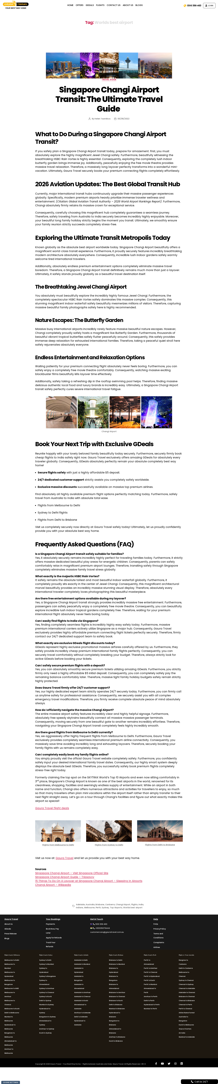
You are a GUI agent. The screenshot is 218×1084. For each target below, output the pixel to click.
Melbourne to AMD (11, 988)
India (141, 904)
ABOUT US (128, 5)
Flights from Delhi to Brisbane (160, 844)
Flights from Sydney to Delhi (109, 844)
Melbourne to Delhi (11, 960)
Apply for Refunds (54, 937)
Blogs (6, 938)
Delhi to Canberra (186, 968)
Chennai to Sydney (186, 984)
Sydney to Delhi (45, 960)
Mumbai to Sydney (46, 1005)
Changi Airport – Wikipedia (53, 885)
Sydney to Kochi (45, 996)
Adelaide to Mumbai (82, 964)
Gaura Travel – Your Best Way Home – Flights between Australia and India (81, 1064)
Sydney (105, 907)
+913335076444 (102, 928)
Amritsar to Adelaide (82, 1013)
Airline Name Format (187, 1013)
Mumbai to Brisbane (117, 1009)
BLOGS (139, 5)
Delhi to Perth (149, 1000)
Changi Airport (123, 904)
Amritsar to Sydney (46, 1029)
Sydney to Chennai (46, 992)
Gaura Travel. (118, 1064)
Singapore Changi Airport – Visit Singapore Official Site (71, 873)
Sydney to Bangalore (47, 976)
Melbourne (89, 907)
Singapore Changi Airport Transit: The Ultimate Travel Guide (109, 99)
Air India (182, 1033)
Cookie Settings (10, 1082)
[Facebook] (156, 1063)
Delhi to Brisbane (115, 1005)
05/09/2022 (123, 118)
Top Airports (116, 907)
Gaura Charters (185, 1029)
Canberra (110, 904)
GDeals (7, 929)
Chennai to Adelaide (187, 988)
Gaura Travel (64, 858)
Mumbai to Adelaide (187, 1037)
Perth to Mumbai (150, 984)
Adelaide (80, 904)
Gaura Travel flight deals (52, 808)
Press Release (10, 933)
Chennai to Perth (185, 1005)
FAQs (155, 924)
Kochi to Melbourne (186, 1025)
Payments (50, 924)
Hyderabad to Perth (151, 1005)
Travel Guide (109, 79)
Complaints (158, 942)
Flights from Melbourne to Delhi (58, 844)
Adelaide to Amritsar (82, 992)
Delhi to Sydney (45, 1000)
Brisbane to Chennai (117, 996)
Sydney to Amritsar (46, 988)
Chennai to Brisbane (187, 1000)
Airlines (156, 947)
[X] (169, 1063)
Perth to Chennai (150, 972)
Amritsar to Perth (150, 996)
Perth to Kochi (149, 980)
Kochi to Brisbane (115, 1041)
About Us (8, 924)
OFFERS (79, 5)
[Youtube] (162, 1063)
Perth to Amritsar (150, 968)
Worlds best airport (132, 907)
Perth (98, 907)
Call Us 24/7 (201, 1081)
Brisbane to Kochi (115, 1000)
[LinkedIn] (182, 1063)
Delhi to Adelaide (81, 1017)
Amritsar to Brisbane (117, 1037)
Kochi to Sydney (45, 1033)
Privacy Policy (159, 929)
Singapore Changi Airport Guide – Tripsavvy (64, 877)
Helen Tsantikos (102, 118)
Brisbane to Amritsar (117, 992)
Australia (90, 904)
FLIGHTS (100, 5)
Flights (134, 904)
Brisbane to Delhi (115, 960)
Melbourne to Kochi (11, 1009)
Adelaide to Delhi (81, 960)
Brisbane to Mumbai (117, 964)
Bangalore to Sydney (47, 1017)
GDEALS (90, 5)
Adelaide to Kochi (81, 1000)
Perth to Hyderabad (151, 976)
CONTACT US (113, 5)
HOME (70, 5)
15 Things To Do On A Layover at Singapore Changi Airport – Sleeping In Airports (88, 881)
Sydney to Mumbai (46, 964)
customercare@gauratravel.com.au (107, 932)
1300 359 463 (194, 5)
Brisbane (100, 904)
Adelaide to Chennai (82, 996)
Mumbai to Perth (150, 1009)
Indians (79, 907)
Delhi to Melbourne (11, 1013)
